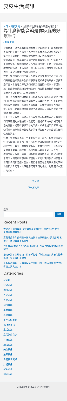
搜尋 (5, 209)
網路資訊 (8, 344)
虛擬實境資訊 (10, 359)
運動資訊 (8, 369)
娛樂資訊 (8, 300)
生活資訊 (8, 329)
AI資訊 (6, 280)
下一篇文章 (33, 188)
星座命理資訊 (10, 319)
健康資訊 (8, 285)
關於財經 (8, 374)
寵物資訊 (8, 304)
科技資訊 (9, 41)
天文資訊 (8, 295)
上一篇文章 (33, 181)
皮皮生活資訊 (18, 6)
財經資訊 (8, 364)
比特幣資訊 (9, 324)
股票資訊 (8, 354)
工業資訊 (8, 309)
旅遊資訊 (8, 314)
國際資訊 (8, 290)
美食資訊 (8, 349)
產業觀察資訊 (10, 334)
